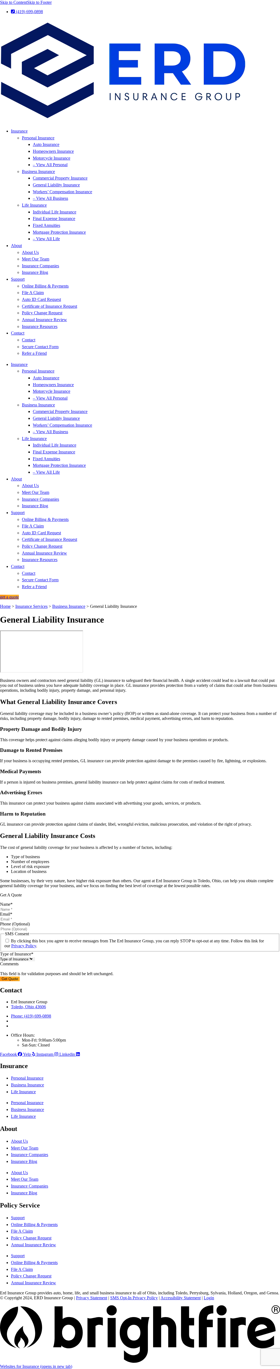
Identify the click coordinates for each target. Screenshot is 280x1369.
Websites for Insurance (36, 1366)
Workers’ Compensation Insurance (62, 191)
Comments (9, 963)
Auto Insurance (46, 144)
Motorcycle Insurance (51, 158)
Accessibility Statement (181, 1297)
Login (209, 1297)
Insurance (19, 131)
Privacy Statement (91, 1297)
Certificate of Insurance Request (49, 306)
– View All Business (50, 198)
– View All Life (46, 238)
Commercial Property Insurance (60, 178)
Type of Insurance (16, 954)
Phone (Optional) (15, 924)
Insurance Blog (35, 272)
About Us (30, 252)
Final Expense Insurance (54, 218)
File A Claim (33, 292)
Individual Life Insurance (54, 212)
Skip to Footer (39, 2)
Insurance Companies (40, 265)
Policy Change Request (42, 312)
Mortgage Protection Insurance (59, 232)
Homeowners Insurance (53, 151)
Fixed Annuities (46, 225)
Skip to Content (13, 2)
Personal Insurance (38, 138)
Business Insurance (38, 171)
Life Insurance (34, 205)
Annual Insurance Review (44, 319)
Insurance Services (31, 606)
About (16, 245)
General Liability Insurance (56, 185)
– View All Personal (50, 164)
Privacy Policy (23, 945)
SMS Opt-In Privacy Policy (134, 1297)
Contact (17, 333)
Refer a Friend (34, 353)
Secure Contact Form (40, 346)
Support (18, 279)
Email (6, 914)
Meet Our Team (35, 259)
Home (5, 606)
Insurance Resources (39, 326)
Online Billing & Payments (45, 286)
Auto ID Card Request (41, 299)
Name (6, 904)
